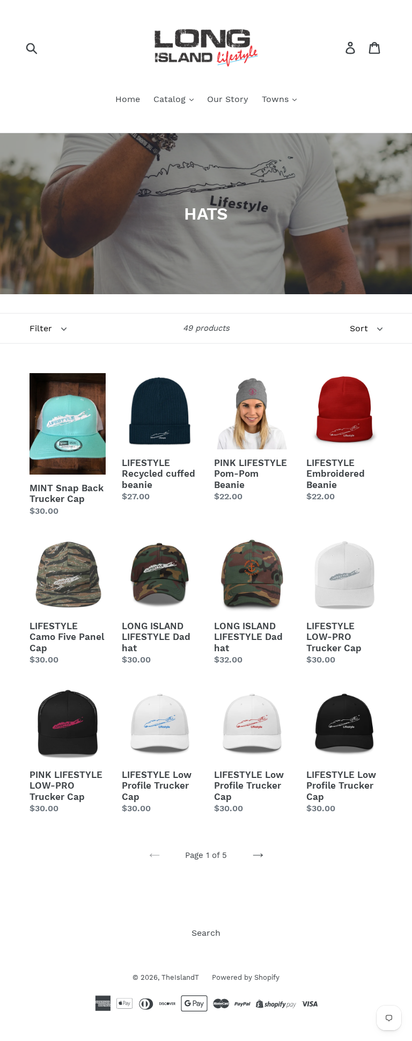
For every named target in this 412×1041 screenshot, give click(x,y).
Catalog (170, 99)
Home (127, 99)
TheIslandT (181, 977)
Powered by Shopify (245, 977)
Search (206, 933)
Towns (276, 99)
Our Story (227, 99)
